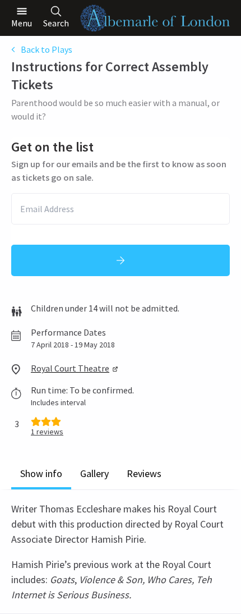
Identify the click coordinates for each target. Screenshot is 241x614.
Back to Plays (46, 49)
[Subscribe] (120, 260)
